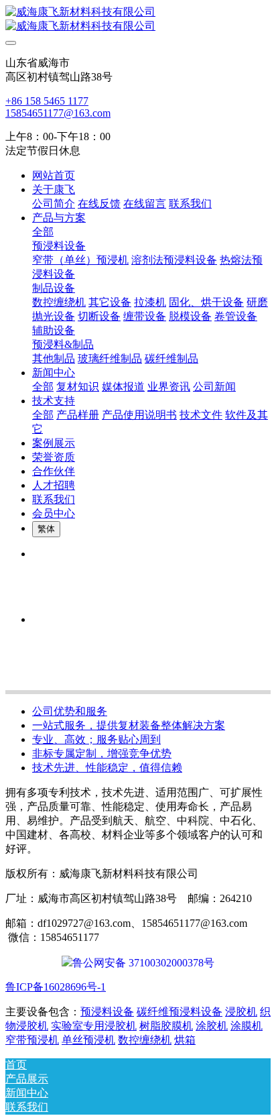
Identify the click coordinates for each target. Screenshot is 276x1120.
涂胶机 (212, 1025)
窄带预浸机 (32, 1040)
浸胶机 (241, 1011)
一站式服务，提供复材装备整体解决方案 (128, 725)
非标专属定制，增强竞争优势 (101, 753)
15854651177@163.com (58, 113)
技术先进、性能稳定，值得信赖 (107, 767)
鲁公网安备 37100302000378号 (143, 962)
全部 (43, 231)
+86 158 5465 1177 (46, 101)
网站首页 (53, 175)
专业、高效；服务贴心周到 (96, 739)
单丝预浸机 (88, 1040)
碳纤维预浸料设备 (179, 1011)
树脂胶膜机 (166, 1025)
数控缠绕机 (144, 1040)
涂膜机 (246, 1025)
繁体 (46, 529)
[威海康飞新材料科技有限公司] (138, 19)
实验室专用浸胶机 (94, 1025)
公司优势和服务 (69, 711)
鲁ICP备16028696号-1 (55, 987)
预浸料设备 (107, 1011)
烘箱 (185, 1040)
